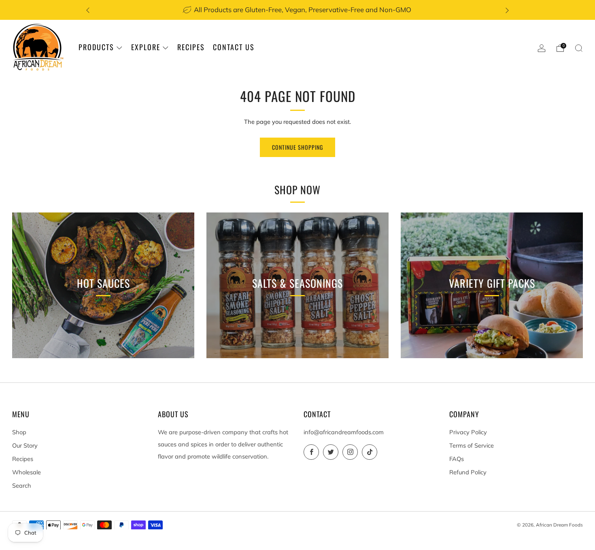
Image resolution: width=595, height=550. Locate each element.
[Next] (507, 9)
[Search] (579, 48)
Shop (19, 432)
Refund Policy (468, 472)
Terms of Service (471, 445)
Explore (145, 47)
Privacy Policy (468, 432)
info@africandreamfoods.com (344, 432)
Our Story (25, 445)
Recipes (191, 47)
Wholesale (26, 472)
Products (96, 47)
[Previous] (88, 9)
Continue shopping (297, 147)
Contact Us (234, 47)
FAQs (456, 459)
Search (21, 485)
